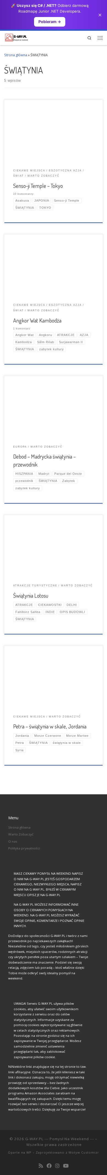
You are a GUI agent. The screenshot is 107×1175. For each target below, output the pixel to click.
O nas (12, 841)
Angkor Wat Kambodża (37, 320)
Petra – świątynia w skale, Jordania (49, 726)
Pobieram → (49, 21)
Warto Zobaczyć (20, 834)
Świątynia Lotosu (30, 595)
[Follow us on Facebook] (49, 1166)
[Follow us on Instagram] (57, 1166)
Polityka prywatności (24, 848)
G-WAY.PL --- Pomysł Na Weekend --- (59, 1138)
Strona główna (15, 55)
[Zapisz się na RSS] (41, 1166)
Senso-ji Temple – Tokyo (38, 185)
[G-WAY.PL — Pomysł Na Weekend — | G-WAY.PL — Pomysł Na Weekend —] (16, 36)
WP (29, 1152)
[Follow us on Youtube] (66, 1166)
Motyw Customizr (84, 1152)
